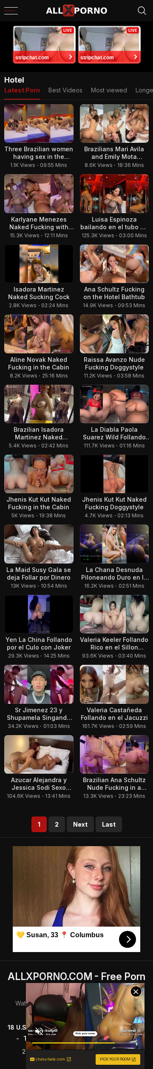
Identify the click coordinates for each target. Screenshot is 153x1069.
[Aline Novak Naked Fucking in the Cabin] (39, 333)
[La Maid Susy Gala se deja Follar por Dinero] (39, 544)
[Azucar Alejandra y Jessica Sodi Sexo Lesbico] (39, 754)
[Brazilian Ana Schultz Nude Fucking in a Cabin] (114, 754)
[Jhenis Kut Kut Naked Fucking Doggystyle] (114, 474)
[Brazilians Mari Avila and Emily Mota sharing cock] (114, 123)
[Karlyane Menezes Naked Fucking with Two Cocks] (39, 193)
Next (80, 824)
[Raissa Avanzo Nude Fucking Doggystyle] (114, 333)
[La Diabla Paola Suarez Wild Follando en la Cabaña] (114, 404)
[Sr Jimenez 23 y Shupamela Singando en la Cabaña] (39, 684)
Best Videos (65, 90)
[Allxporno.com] (76, 11)
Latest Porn (22, 90)
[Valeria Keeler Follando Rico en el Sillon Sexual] (114, 614)
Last (109, 824)
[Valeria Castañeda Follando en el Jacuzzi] (114, 684)
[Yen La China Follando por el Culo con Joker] (39, 614)
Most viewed (109, 90)
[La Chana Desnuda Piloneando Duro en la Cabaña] (114, 544)
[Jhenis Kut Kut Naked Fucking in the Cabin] (39, 474)
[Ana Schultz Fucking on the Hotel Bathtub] (114, 263)
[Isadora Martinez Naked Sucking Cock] (39, 263)
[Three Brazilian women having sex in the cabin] (39, 123)
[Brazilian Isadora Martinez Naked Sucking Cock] (39, 404)
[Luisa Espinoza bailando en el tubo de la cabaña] (114, 193)
